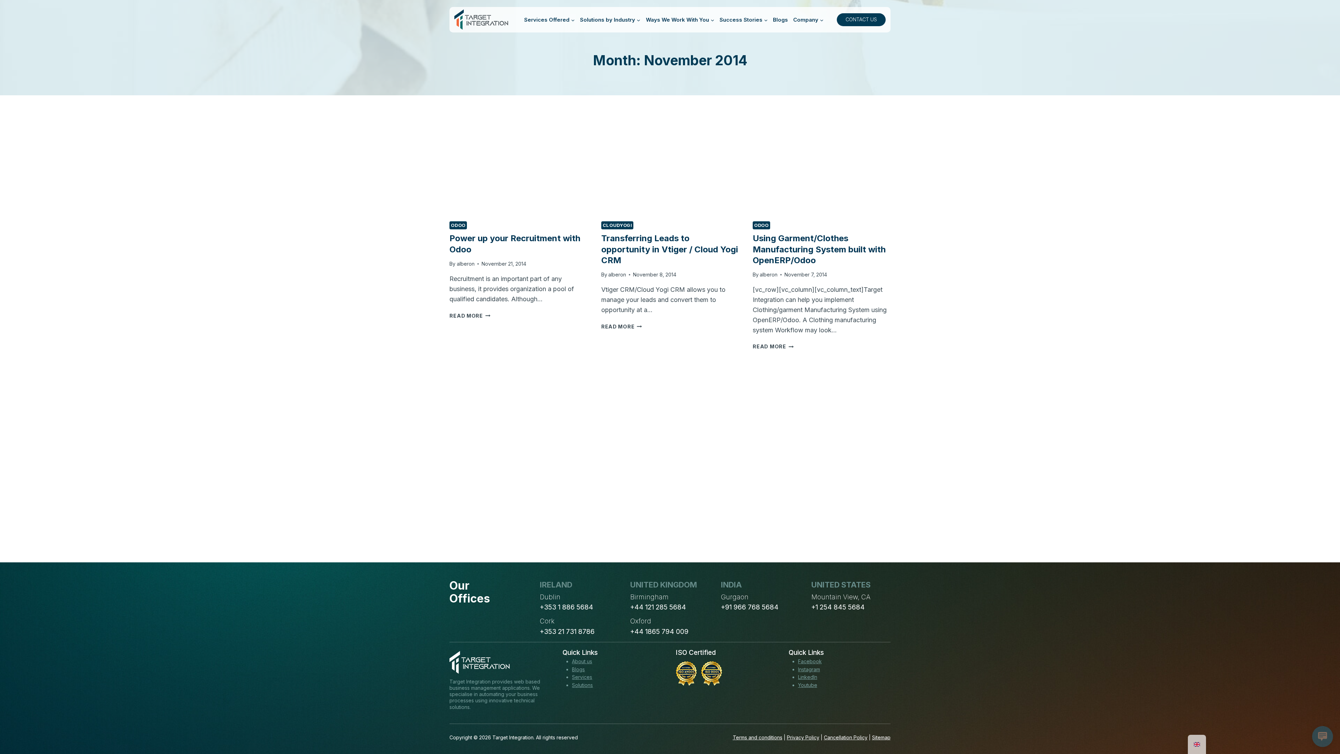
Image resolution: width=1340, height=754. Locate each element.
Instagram (809, 669)
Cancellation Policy (846, 737)
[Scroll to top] (1322, 723)
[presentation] (518, 169)
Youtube (807, 685)
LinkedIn (807, 677)
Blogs (780, 19)
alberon (466, 264)
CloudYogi (617, 225)
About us (582, 661)
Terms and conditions (757, 737)
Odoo (458, 225)
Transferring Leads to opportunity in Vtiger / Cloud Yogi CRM (669, 249)
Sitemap (881, 737)
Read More (469, 316)
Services (582, 677)
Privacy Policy (803, 737)
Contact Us (861, 19)
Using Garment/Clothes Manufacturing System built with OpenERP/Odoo (819, 249)
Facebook (810, 661)
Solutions (582, 685)
